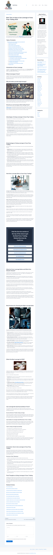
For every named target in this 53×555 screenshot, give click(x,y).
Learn (39, 5)
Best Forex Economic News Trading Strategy (12, 494)
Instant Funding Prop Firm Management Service (20, 249)
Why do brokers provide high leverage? (14, 45)
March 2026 (39, 82)
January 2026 (39, 83)
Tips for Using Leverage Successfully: (15, 59)
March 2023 (39, 100)
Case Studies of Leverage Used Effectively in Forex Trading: (18, 58)
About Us (33, 549)
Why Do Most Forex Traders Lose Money (11, 488)
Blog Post (38, 112)
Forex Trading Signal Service (20, 256)
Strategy (45, 5)
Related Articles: (11, 64)
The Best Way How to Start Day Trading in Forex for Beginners (14, 509)
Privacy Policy (41, 549)
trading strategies (8, 107)
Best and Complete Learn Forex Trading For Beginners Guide (14, 505)
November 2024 (39, 95)
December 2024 (39, 94)
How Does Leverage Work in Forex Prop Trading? (15, 50)
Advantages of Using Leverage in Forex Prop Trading (16, 48)
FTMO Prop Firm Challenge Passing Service (20, 246)
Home (33, 5)
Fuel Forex (15, 5)
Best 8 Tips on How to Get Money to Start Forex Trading (14, 492)
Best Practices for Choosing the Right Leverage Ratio (16, 53)
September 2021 (39, 103)
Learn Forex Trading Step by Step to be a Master (13, 501)
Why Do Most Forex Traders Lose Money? (12, 503)
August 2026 (39, 78)
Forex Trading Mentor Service (20, 259)
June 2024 (38, 96)
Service (36, 5)
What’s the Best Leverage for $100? (14, 54)
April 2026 (38, 81)
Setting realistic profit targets (19, 342)
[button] (26, 5)
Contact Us (37, 549)
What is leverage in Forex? (12, 44)
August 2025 (39, 90)
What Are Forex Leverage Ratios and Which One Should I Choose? (18, 52)
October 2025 (39, 87)
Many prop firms (21, 36)
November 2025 (39, 86)
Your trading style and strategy (19, 382)
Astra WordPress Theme (32, 553)
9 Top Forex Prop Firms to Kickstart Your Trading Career (14, 490)
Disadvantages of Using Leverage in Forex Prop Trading (16, 49)
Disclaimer (45, 549)
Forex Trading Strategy (9, 486)
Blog (42, 5)
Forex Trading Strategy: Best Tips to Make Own (12, 496)
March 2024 (39, 99)
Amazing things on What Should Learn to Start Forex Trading (14, 511)
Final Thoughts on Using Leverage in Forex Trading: (16, 63)
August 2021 (39, 104)
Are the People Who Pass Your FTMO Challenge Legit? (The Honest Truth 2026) (41, 65)
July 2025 (38, 91)
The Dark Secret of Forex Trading (10, 507)
